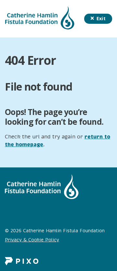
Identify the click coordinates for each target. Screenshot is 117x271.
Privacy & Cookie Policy (32, 240)
